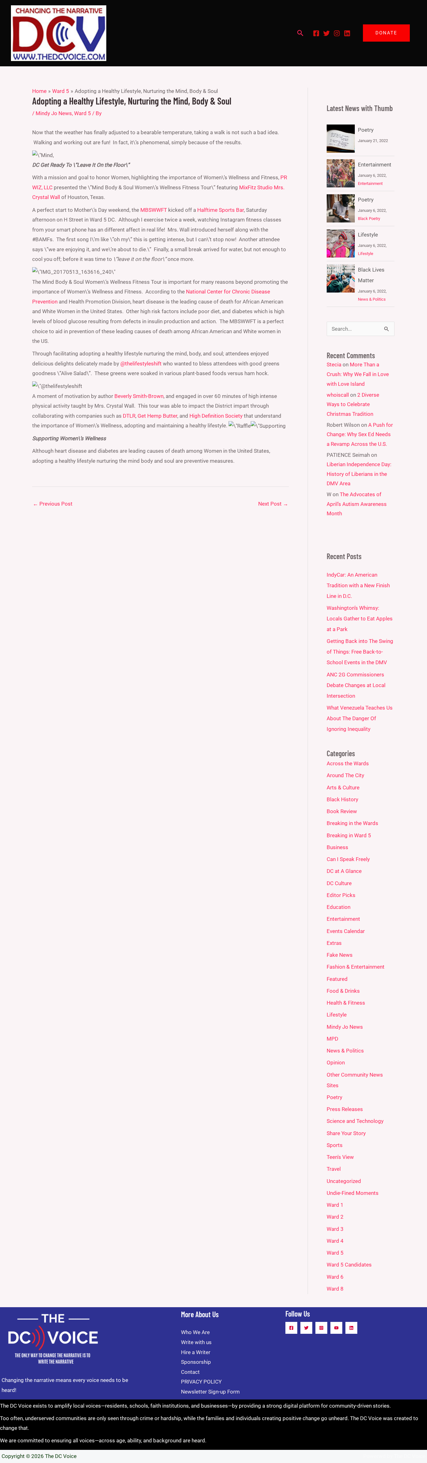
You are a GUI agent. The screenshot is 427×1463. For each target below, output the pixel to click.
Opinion (336, 1062)
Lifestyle (368, 235)
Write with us (196, 1342)
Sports (335, 1145)
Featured (337, 979)
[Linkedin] (347, 33)
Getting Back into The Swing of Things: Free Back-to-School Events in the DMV (360, 651)
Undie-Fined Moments (353, 1193)
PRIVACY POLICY (201, 1382)
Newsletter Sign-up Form (210, 1392)
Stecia (334, 364)
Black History (342, 799)
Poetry (366, 130)
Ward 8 (335, 1289)
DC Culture (339, 883)
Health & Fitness (346, 1003)
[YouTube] (336, 1328)
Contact (190, 1372)
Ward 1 (335, 1205)
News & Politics (372, 299)
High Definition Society (216, 416)
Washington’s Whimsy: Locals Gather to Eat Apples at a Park (360, 618)
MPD (332, 1039)
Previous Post (53, 504)
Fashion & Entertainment (355, 967)
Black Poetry (369, 218)
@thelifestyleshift (141, 363)
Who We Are (195, 1332)
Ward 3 (335, 1229)
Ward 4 (335, 1241)
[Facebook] (316, 33)
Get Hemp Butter (157, 416)
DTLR (129, 416)
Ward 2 (335, 1217)
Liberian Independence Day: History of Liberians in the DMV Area (359, 474)
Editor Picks (341, 895)
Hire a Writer (195, 1352)
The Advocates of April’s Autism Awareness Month (357, 504)
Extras (334, 943)
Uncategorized (344, 1181)
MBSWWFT (153, 210)
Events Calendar (346, 931)
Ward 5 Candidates (349, 1265)
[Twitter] (326, 33)
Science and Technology (355, 1121)
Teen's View (340, 1157)
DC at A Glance (344, 871)
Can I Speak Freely (348, 859)
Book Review (342, 811)
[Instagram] (337, 33)
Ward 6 (335, 1277)
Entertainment (374, 164)
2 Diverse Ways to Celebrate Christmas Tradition (353, 404)
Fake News (340, 955)
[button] (300, 33)
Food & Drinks (343, 991)
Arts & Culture (343, 787)
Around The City (345, 775)
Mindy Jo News (54, 113)
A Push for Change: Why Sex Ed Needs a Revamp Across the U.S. (360, 434)
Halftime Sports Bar (220, 210)
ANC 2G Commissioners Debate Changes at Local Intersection (356, 685)
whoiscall (338, 395)
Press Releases (345, 1109)
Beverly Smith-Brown (138, 396)
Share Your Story (346, 1133)
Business (337, 847)
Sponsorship (196, 1362)
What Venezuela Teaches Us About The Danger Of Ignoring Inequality (360, 718)
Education (338, 907)
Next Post (273, 504)
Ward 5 (82, 113)
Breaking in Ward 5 (349, 835)
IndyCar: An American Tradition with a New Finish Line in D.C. (358, 585)
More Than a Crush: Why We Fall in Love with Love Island (358, 374)
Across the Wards (348, 763)
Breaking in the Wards (352, 823)
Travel (334, 1169)
